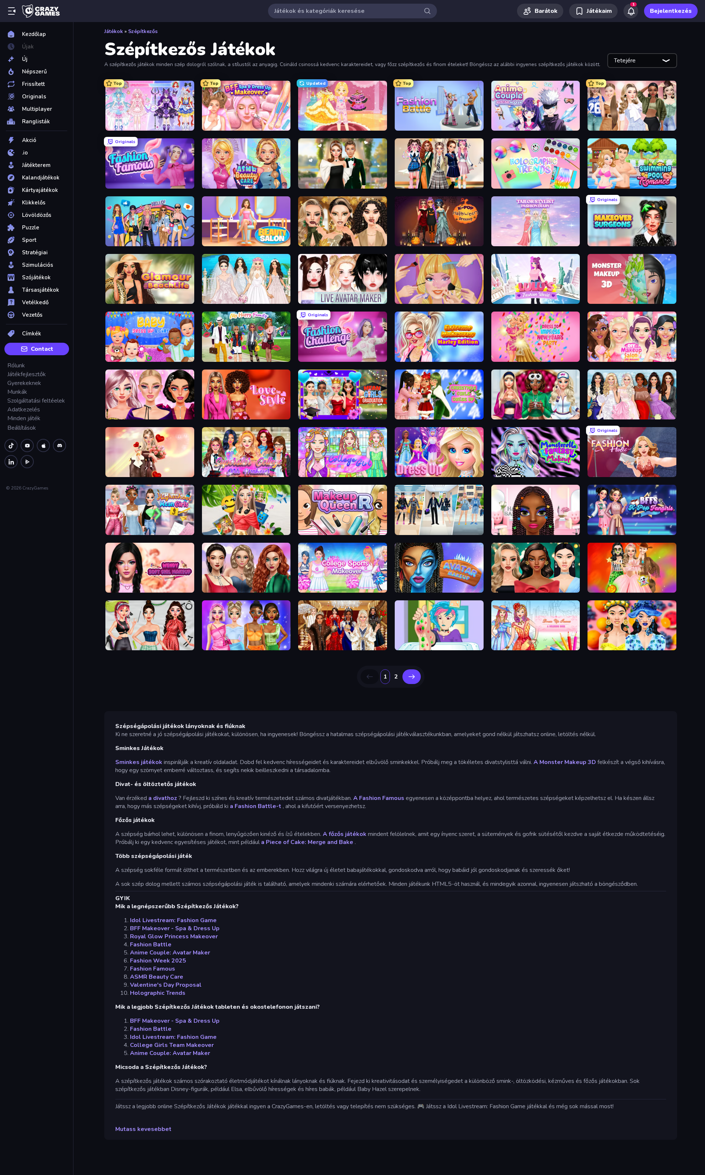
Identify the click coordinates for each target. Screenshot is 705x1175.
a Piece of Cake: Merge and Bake (307, 842)
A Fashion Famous (378, 798)
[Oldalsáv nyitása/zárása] (12, 11)
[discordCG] (59, 445)
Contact (42, 349)
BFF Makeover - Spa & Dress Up (175, 928)
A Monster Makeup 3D (565, 762)
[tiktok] (11, 445)
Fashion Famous (152, 969)
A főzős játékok (344, 834)
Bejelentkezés (671, 11)
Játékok (113, 31)
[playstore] (27, 461)
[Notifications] (630, 11)
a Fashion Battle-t (255, 806)
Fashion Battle (150, 945)
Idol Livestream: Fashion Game (173, 920)
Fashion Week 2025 (158, 961)
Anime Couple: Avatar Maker (170, 953)
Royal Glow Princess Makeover (174, 936)
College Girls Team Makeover (172, 1045)
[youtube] (27, 445)
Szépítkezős (143, 31)
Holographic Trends (157, 993)
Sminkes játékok (138, 762)
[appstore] (43, 445)
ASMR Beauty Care (156, 977)
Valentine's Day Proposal (166, 985)
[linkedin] (11, 461)
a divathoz (162, 798)
